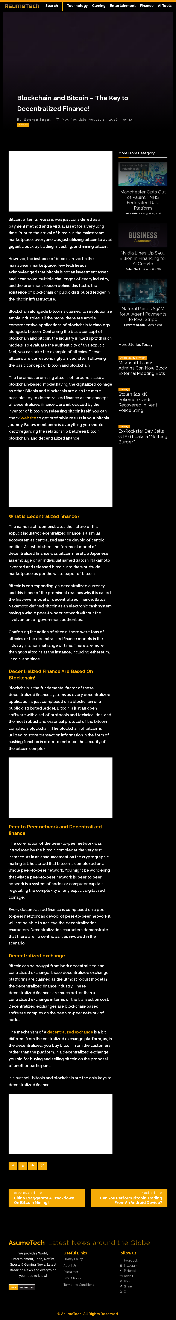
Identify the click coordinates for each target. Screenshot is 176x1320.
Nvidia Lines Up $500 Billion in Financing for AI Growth (143, 258)
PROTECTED (27, 1287)
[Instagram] (121, 1265)
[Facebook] (13, 1166)
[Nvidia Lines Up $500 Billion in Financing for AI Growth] (142, 235)
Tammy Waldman (134, 324)
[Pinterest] (32, 1166)
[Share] (121, 1286)
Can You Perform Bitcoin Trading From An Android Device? (131, 1200)
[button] (52, 6)
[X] (22, 1166)
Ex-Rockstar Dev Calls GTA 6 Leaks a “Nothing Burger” (142, 436)
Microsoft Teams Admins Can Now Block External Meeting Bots (142, 368)
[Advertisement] (60, 181)
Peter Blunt (133, 269)
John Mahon (132, 213)
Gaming (124, 389)
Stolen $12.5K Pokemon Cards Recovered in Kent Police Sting (137, 402)
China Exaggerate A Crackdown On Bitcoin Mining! (44, 1200)
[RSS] (121, 1281)
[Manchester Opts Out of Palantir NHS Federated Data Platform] (142, 174)
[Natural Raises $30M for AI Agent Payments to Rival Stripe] (142, 291)
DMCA (13, 1287)
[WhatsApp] (42, 1166)
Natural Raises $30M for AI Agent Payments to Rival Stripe (143, 314)
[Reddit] (121, 1276)
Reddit (128, 1275)
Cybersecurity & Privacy (132, 358)
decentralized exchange (70, 1032)
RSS (126, 1281)
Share (128, 1286)
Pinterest (130, 1270)
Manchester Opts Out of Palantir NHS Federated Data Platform (143, 200)
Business (23, 124)
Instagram (131, 1265)
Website (28, 418)
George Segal (37, 119)
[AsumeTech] (21, 6)
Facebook (131, 1260)
